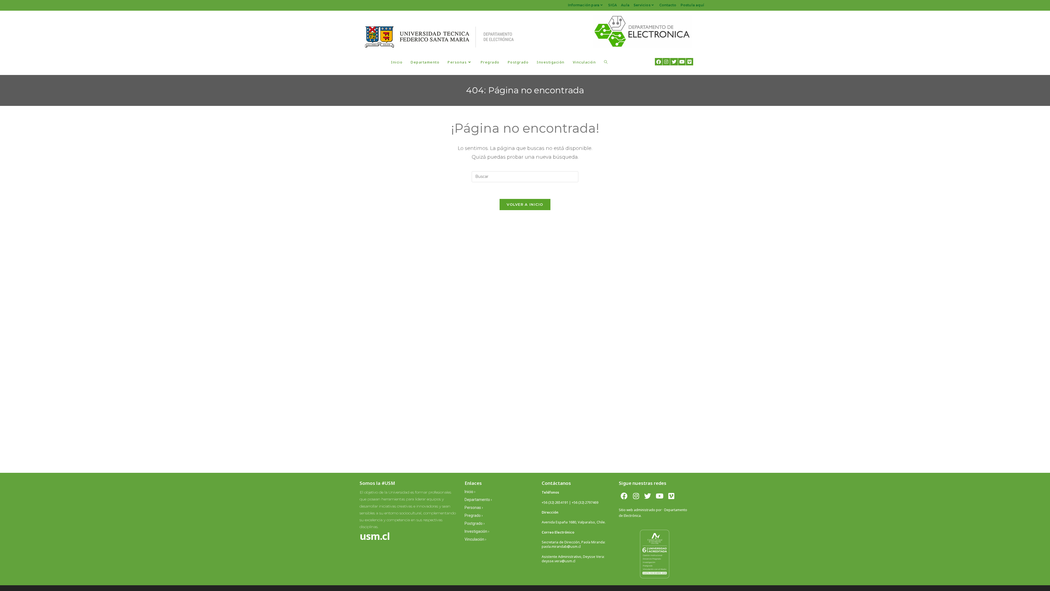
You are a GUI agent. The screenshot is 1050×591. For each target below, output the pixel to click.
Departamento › (478, 499)
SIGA (612, 5)
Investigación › (477, 531)
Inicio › (470, 491)
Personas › (474, 507)
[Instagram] (666, 61)
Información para (583, 5)
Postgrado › (475, 523)
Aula (625, 5)
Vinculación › (475, 539)
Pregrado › (474, 515)
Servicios (642, 5)
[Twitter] (674, 61)
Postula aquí (692, 5)
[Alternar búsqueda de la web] (606, 62)
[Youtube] (682, 61)
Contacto (667, 5)
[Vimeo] (689, 61)
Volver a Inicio (525, 204)
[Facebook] (658, 61)
